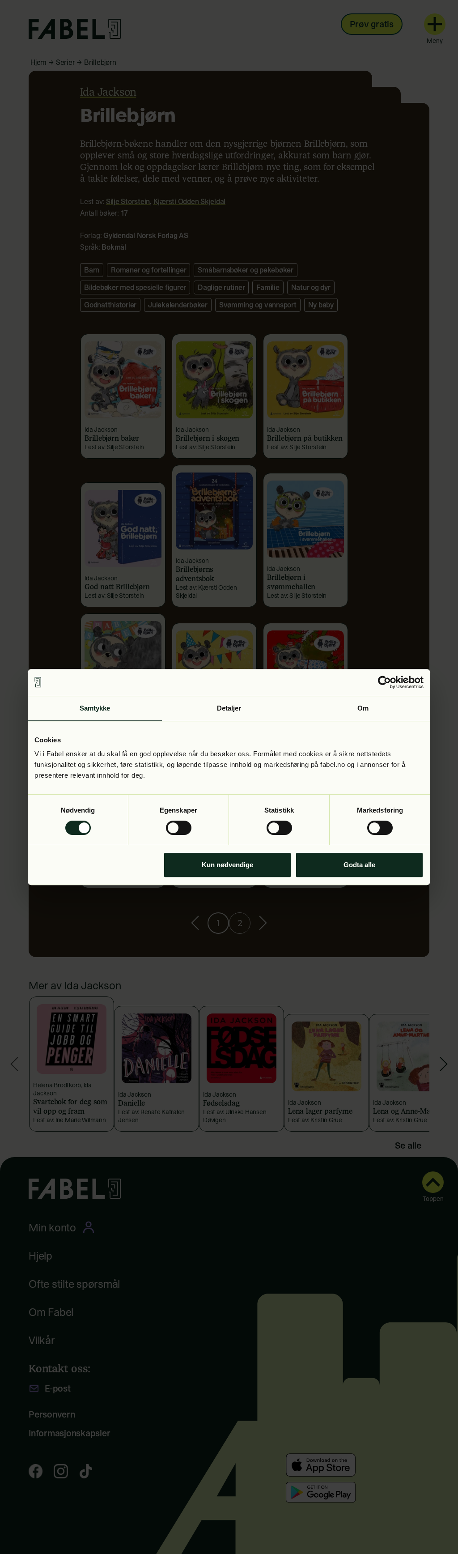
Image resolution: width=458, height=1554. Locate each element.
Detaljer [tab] (229, 708)
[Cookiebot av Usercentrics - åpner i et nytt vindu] (384, 682)
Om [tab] (363, 708)
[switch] (178, 828)
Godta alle (359, 865)
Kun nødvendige (227, 865)
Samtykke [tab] (95, 708)
